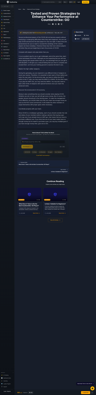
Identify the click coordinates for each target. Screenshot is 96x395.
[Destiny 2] (13, 46)
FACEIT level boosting (43, 155)
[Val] (13, 40)
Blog (24, 9)
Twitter (87, 35)
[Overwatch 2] (13, 43)
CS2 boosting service (39, 32)
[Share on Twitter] (56, 24)
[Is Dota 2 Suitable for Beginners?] (55, 201)
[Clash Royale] (13, 19)
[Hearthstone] (13, 31)
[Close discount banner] (92, 392)
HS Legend (50, 152)
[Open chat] (92, 388)
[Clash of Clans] (13, 22)
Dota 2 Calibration (58, 152)
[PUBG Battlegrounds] (13, 37)
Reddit (78, 38)
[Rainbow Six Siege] (13, 16)
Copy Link (86, 38)
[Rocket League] (13, 10)
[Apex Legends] (13, 55)
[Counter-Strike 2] (13, 13)
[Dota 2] (13, 34)
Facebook (79, 35)
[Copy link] (61, 24)
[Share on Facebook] (53, 24)
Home (19, 9)
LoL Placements (42, 152)
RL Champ (34, 152)
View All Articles (54, 220)
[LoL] (13, 25)
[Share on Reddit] (58, 24)
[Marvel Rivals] (13, 49)
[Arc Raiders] (13, 52)
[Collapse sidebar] (12, 6)
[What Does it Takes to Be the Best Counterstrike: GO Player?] (29, 201)
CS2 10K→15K (27, 152)
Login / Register (7, 391)
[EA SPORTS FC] (13, 58)
